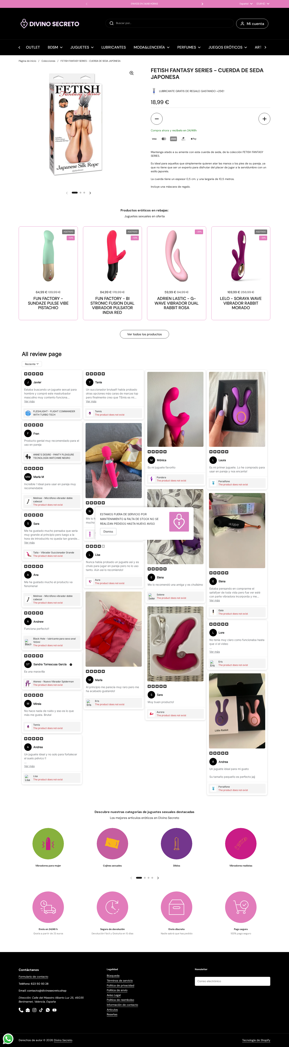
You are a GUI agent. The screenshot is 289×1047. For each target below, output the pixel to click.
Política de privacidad (120, 985)
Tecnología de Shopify (256, 1040)
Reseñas (112, 1014)
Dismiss (108, 531)
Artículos (112, 1009)
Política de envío (117, 990)
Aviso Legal (114, 995)
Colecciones (48, 61)
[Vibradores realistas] (241, 843)
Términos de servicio (120, 980)
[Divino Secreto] (50, 23)
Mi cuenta (255, 23)
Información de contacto (122, 1004)
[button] (157, 119)
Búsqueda (113, 975)
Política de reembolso (120, 1000)
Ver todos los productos (144, 334)
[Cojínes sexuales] (112, 843)
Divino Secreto (63, 1040)
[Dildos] (176, 843)
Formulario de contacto (33, 976)
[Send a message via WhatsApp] (8, 1039)
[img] (33, 374)
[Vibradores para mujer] (48, 843)
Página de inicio (27, 61)
